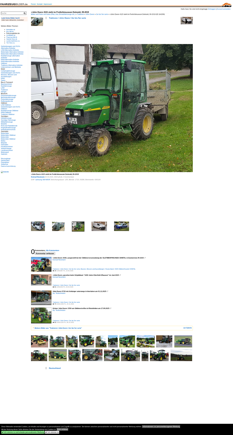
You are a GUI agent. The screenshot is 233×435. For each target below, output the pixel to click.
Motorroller (5, 137)
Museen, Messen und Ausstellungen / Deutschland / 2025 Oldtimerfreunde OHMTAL (108, 269)
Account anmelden (224, 9)
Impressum (48, 4)
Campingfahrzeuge (8, 71)
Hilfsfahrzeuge (6, 118)
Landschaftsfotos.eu (13, 41)
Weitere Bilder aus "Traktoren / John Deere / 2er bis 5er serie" (58, 328)
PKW (3, 78)
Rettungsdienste (7, 101)
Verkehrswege (6, 148)
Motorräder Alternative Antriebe (12, 52)
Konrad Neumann (37, 177)
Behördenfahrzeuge (8, 97)
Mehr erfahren (62, 429)
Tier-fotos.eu (10, 43)
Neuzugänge (6, 159)
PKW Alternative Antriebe (10, 60)
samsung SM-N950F (42, 180)
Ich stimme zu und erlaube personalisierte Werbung (23, 432)
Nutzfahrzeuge (6, 86)
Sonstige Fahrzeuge (8, 120)
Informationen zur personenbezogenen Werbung (161, 427)
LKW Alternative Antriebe (10, 50)
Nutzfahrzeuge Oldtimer (9, 111)
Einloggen (212, 9)
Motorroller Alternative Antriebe (12, 54)
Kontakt (39, 4)
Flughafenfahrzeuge (8, 128)
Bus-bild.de (10, 31)
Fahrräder (4, 145)
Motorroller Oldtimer (8, 139)
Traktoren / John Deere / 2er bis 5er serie (67, 18)
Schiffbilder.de (10, 35)
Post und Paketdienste (9, 126)
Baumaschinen (6, 84)
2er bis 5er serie (102, 14)
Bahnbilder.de (10, 29)
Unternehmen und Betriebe (11, 67)
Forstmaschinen (7, 147)
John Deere (90, 14)
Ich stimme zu (52, 432)
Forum (33, 4)
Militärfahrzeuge (7, 122)
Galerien (4, 154)
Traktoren (80, 14)
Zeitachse (4, 164)
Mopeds (4, 143)
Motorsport (5, 152)
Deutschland (55, 368)
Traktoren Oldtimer (8, 114)
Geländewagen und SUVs (10, 73)
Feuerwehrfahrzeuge (8, 95)
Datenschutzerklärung (8, 166)
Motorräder (5, 133)
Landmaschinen (7, 150)
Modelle (4, 124)
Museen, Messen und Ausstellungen (9, 76)
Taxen (3, 80)
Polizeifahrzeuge (7, 99)
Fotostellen (5, 162)
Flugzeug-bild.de (11, 37)
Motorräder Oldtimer (8, 135)
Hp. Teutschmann (59, 293)
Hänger (3, 92)
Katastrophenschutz (8, 129)
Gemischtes (5, 160)
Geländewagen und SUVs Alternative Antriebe (10, 47)
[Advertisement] (80, 32)
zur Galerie (187, 328)
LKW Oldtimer (6, 105)
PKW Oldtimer (6, 112)
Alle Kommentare (52, 250)
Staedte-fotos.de (11, 39)
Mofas (3, 141)
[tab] (112, 328)
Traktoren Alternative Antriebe (12, 65)
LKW (2, 88)
